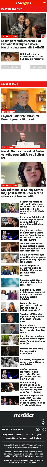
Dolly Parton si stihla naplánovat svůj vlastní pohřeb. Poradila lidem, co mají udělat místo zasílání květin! (32, 235)
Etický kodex (7, 435)
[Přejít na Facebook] (37, 429)
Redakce (19, 435)
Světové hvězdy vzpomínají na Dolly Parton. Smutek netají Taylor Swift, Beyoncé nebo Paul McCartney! (31, 387)
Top (43, 425)
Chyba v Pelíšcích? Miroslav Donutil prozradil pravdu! (20, 118)
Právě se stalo (9, 84)
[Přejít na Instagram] (44, 429)
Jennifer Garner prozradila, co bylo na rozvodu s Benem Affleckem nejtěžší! (31, 307)
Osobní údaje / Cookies (16, 438)
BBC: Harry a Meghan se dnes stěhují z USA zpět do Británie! (32, 362)
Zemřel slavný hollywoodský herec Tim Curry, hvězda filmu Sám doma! (32, 329)
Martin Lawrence (11, 9)
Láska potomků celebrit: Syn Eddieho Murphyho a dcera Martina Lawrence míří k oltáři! (22, 44)
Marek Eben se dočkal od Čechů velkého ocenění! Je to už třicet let (22, 154)
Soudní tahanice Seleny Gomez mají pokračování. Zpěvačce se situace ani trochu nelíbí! (22, 193)
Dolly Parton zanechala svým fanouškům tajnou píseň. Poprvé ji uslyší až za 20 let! (32, 340)
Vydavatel (40, 435)
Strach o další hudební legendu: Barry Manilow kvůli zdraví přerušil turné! (32, 318)
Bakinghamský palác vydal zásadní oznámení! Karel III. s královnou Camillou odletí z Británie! (32, 294)
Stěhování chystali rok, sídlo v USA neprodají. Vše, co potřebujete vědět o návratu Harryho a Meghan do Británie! (32, 400)
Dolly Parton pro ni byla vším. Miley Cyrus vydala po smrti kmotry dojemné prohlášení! (33, 258)
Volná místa (35, 438)
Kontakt (29, 435)
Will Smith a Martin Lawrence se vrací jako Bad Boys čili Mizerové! (32, 57)
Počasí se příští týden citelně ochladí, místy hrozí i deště (31, 282)
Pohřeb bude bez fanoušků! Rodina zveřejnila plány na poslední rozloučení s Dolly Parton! (31, 374)
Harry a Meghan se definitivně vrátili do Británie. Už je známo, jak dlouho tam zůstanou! (31, 270)
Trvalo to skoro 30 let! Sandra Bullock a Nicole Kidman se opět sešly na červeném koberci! (32, 247)
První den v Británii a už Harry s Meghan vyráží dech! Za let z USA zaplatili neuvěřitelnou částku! (32, 222)
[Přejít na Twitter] (40, 429)
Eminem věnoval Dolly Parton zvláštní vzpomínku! (31, 351)
